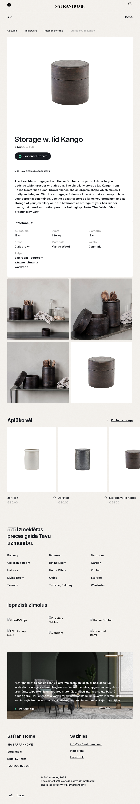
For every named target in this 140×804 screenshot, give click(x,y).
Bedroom (36, 257)
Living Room (15, 577)
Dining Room (57, 562)
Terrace (12, 585)
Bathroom (21, 257)
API (9, 17)
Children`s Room (18, 562)
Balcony (12, 555)
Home (128, 17)
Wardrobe (21, 267)
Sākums (12, 30)
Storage (32, 262)
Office (53, 577)
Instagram (77, 750)
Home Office (57, 570)
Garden (96, 562)
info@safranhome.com (86, 744)
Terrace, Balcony (61, 585)
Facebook (77, 757)
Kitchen (20, 262)
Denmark (94, 246)
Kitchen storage (53, 30)
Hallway (12, 570)
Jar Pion (12, 497)
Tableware (30, 30)
